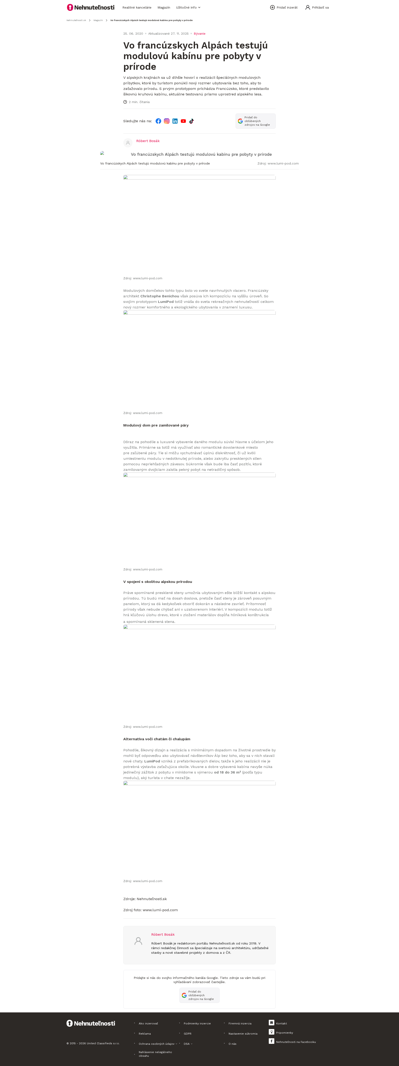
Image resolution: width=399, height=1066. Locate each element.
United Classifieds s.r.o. (103, 1043)
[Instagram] (166, 121)
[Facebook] (158, 121)
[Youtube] (183, 121)
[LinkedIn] (175, 121)
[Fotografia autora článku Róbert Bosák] (128, 142)
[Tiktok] (191, 121)
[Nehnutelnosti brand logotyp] (90, 7)
